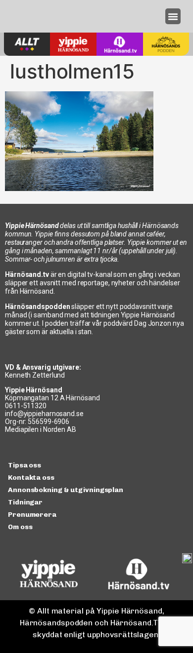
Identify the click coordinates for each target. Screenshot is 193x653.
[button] (173, 16)
